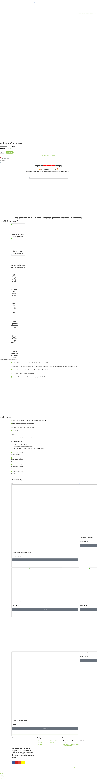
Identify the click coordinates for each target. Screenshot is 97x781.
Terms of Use (80, 767)
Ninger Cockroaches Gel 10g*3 (22, 552)
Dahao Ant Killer (17, 602)
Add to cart (9, 152)
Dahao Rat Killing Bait (86, 537)
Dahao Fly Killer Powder (87, 602)
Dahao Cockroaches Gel (20, 720)
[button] (45, 560)
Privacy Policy (71, 767)
